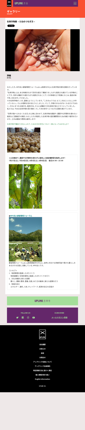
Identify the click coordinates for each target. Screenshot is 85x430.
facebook (23, 318)
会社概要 (42, 344)
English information (42, 379)
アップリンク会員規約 (42, 366)
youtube (33, 317)
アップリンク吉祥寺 (42, 300)
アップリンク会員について (42, 362)
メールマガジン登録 (59, 317)
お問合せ (42, 357)
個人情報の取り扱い (42, 375)
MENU (75, 3)
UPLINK (9, 3)
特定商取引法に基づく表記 (42, 370)
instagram (28, 318)
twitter (17, 318)
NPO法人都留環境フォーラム (21, 216)
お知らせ (42, 349)
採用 (42, 353)
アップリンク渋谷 (21, 3)
